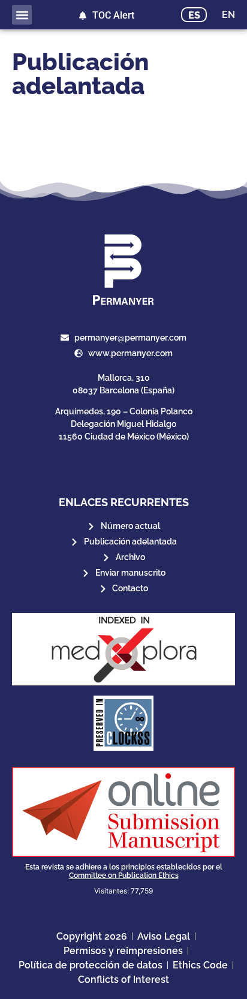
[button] (22, 15)
